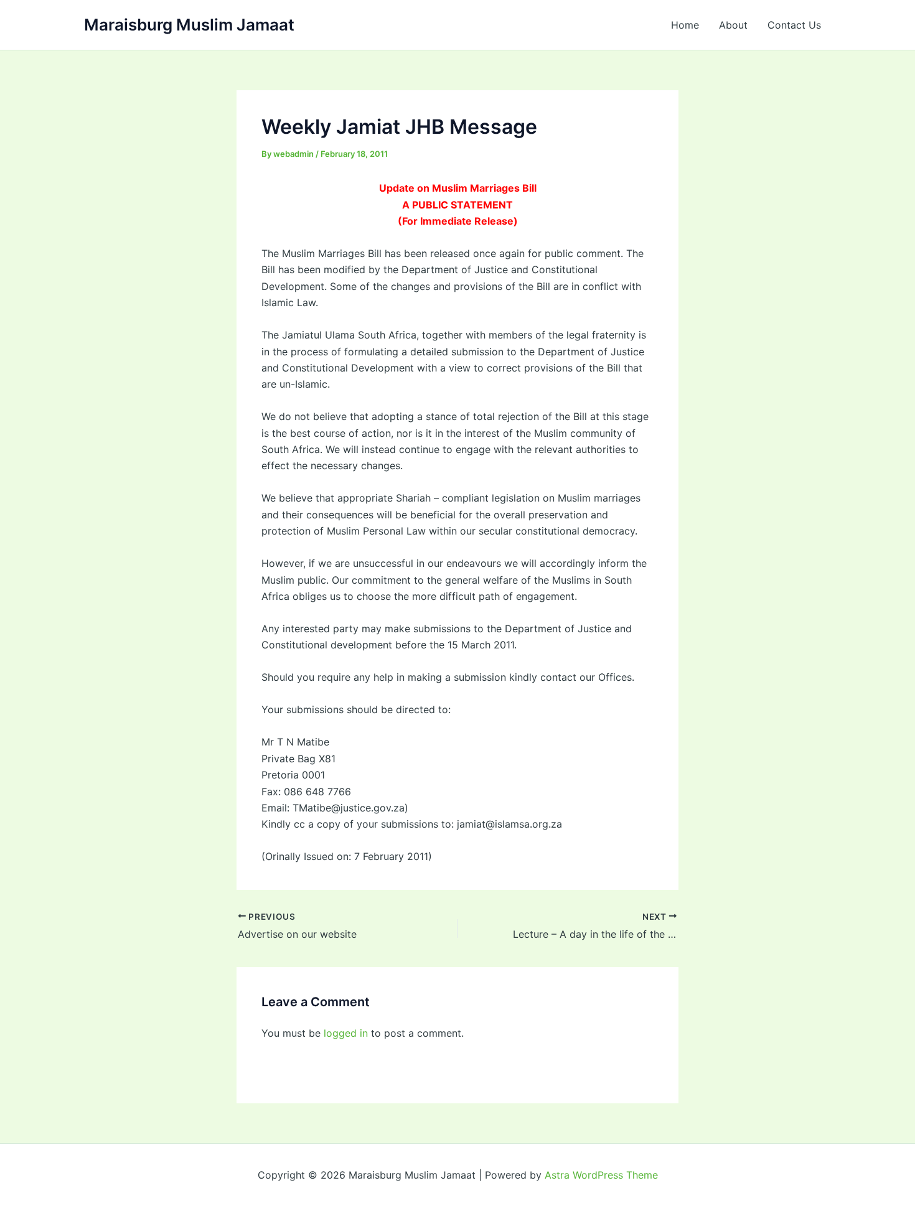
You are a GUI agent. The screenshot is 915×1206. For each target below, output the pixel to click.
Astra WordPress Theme (601, 1175)
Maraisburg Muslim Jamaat (189, 24)
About (733, 25)
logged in (346, 1033)
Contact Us (794, 25)
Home (685, 25)
